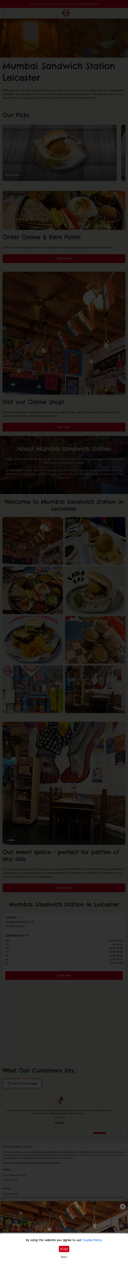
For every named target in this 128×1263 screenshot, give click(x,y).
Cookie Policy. (92, 1240)
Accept (64, 1249)
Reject (64, 1256)
